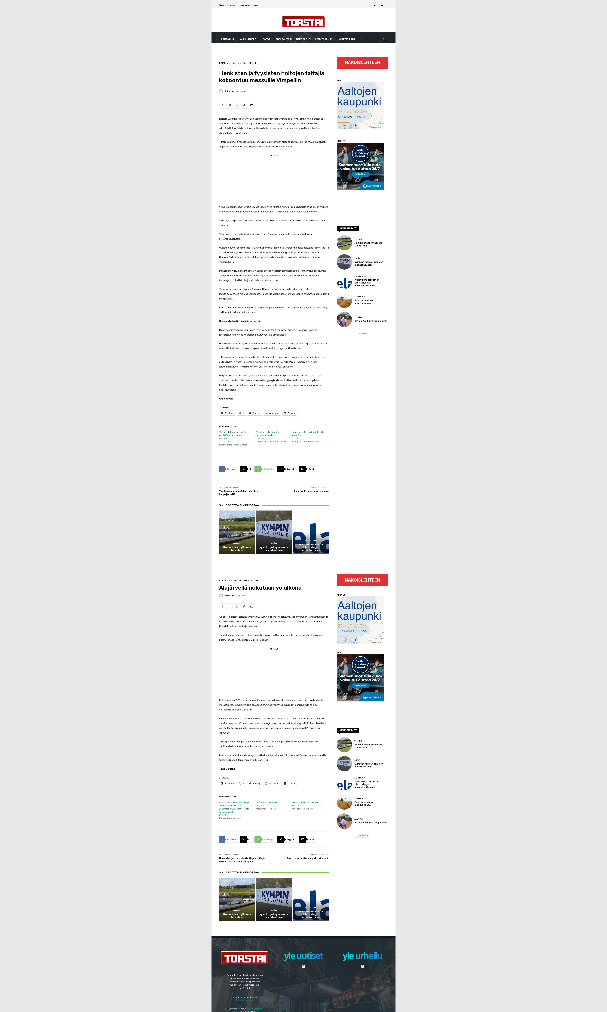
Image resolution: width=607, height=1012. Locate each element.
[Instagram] (378, 6)
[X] (386, 6)
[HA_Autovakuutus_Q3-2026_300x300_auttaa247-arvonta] (360, 189)
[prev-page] (221, 559)
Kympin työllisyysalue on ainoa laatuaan (274, 549)
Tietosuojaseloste (245, 1000)
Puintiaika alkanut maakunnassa (364, 302)
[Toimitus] (221, 91)
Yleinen (253, 63)
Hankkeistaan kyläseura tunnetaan (237, 549)
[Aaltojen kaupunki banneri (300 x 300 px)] (360, 128)
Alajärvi (358, 317)
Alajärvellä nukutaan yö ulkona (311, 491)
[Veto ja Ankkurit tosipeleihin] (344, 319)
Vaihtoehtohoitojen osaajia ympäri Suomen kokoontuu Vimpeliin (232, 435)
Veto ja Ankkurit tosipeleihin (370, 321)
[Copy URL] (244, 105)
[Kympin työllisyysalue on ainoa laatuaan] (274, 532)
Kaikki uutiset (228, 63)
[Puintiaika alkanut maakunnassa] (344, 300)
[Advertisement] (274, 180)
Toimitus (229, 91)
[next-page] (226, 559)
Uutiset (243, 63)
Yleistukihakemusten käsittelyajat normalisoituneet (311, 547)
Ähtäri (274, 543)
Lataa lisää (361, 333)
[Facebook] (375, 6)
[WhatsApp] (237, 105)
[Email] (251, 105)
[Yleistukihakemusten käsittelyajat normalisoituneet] (311, 532)
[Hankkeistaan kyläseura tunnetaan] (237, 532)
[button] (384, 39)
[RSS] (382, 6)
